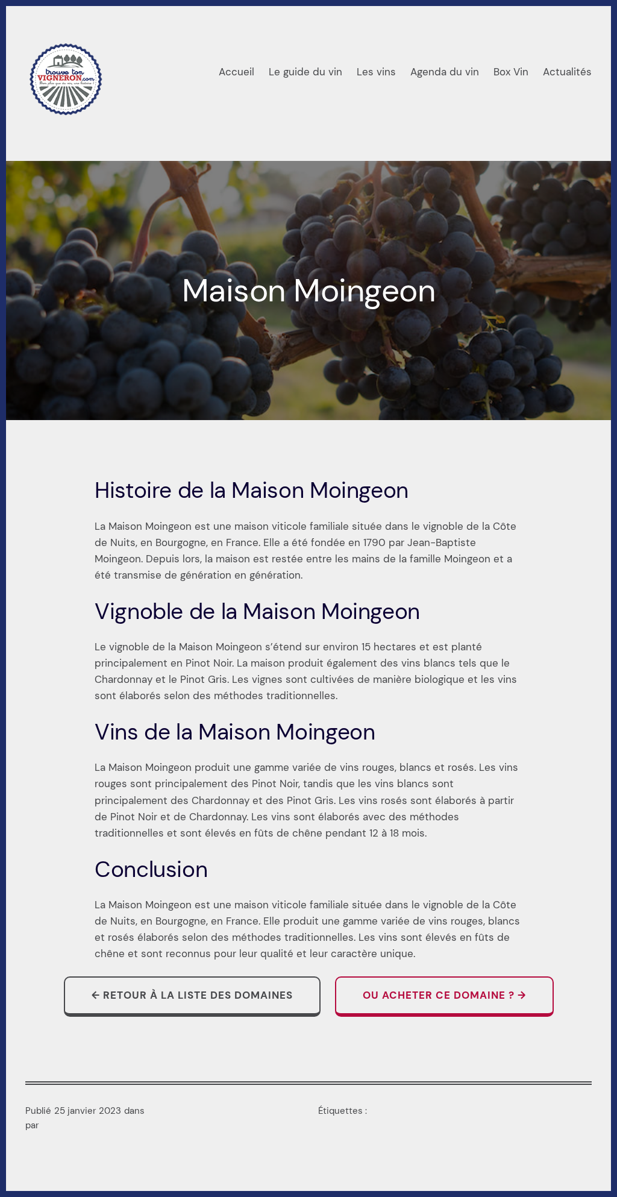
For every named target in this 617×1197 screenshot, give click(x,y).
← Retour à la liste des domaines (192, 995)
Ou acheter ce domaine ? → (444, 995)
